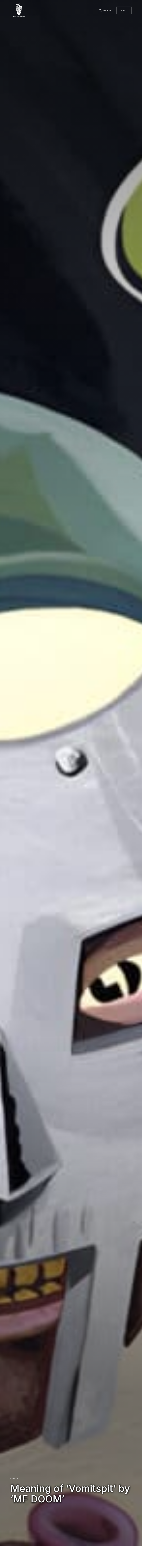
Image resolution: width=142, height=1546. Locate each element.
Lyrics (14, 1478)
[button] (105, 10)
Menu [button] (124, 10)
